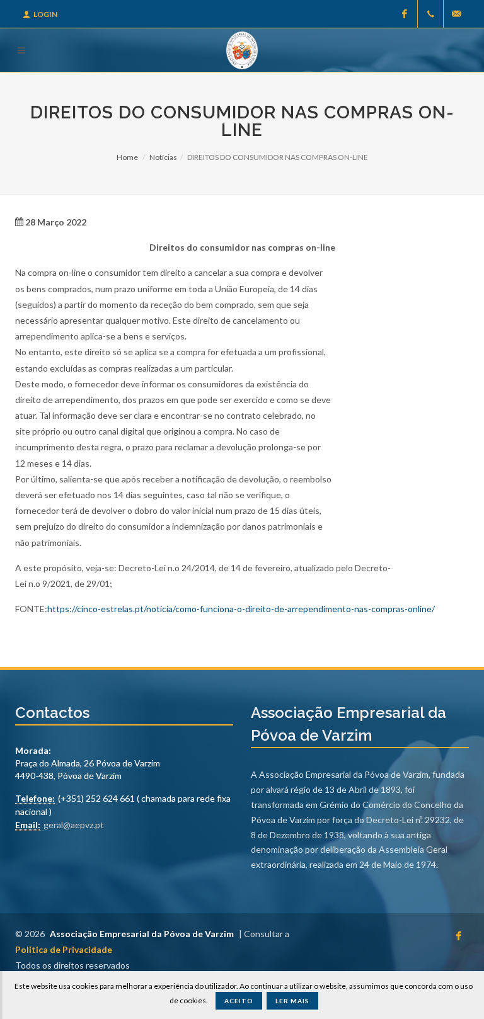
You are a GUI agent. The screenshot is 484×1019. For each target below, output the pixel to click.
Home (127, 157)
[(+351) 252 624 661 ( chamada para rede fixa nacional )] (430, 14)
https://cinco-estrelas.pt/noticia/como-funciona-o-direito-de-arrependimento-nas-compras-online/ (241, 608)
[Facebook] (404, 14)
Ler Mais (292, 1001)
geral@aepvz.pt (73, 824)
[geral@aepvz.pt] (456, 14)
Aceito (238, 1001)
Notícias (163, 157)
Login (45, 14)
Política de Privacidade (63, 949)
